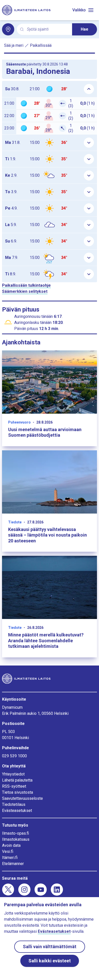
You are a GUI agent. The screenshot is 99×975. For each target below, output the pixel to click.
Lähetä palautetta (17, 780)
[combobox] (47, 29)
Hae (84, 29)
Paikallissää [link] (41, 45)
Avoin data (11, 845)
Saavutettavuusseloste (22, 798)
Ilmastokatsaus (15, 839)
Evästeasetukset (17, 810)
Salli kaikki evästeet (49, 960)
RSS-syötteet (14, 786)
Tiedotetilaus (13, 804)
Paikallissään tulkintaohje (26, 285)
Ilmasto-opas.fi (15, 833)
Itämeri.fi (10, 857)
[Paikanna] (8, 29)
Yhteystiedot (13, 774)
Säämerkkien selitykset (24, 291)
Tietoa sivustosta (17, 792)
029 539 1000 (14, 756)
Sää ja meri (13, 45)
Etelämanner (13, 863)
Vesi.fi (7, 851)
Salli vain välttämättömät (49, 946)
